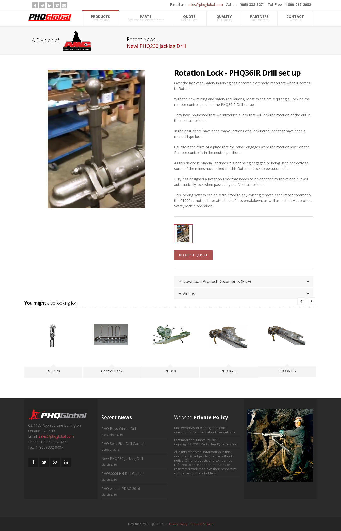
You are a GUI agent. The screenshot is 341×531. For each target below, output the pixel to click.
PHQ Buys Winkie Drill (119, 428)
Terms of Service (201, 524)
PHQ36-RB (287, 370)
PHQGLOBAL (156, 524)
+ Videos (187, 293)
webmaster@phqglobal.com (203, 427)
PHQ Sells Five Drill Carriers (123, 443)
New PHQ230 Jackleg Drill (122, 458)
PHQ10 (170, 371)
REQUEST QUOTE (193, 255)
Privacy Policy (178, 524)
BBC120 (53, 371)
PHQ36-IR (229, 371)
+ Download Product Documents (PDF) (215, 281)
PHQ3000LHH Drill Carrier (122, 473)
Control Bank (111, 371)
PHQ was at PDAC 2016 (120, 488)
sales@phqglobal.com (205, 4)
